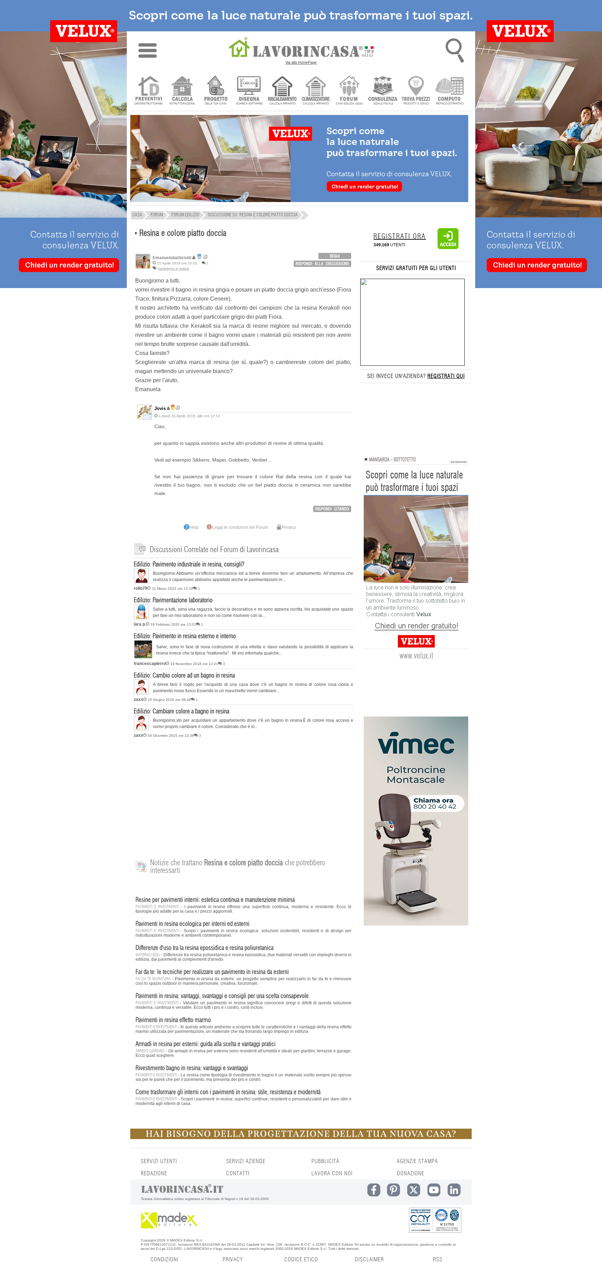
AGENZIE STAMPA (417, 1161)
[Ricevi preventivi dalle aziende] (148, 91)
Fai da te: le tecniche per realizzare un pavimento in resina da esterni (212, 972)
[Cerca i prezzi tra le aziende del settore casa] (416, 91)
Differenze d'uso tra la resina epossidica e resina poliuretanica (204, 948)
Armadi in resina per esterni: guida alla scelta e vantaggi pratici (206, 1044)
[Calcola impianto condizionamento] (316, 91)
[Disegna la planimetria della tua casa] (249, 91)
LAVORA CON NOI (332, 1173)
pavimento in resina (173, 268)
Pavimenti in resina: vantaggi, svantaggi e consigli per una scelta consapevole (222, 996)
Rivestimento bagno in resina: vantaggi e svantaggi (192, 1068)
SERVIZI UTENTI (159, 1161)
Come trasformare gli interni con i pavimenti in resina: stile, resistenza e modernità (228, 1092)
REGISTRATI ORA (399, 236)
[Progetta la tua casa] (301, 1137)
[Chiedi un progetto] (215, 91)
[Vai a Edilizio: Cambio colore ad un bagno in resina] (141, 693)
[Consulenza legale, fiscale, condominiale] (383, 91)
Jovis (160, 408)
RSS (437, 1259)
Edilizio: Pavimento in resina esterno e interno (185, 636)
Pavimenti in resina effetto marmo (173, 1020)
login (334, 256)
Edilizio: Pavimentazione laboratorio (173, 600)
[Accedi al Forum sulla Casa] (349, 91)
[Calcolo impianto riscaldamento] (282, 91)
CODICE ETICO (301, 1259)
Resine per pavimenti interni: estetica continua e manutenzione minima (215, 900)
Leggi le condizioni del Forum (240, 527)
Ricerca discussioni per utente (205, 257)
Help (194, 527)
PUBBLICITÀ (325, 1161)
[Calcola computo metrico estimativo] (449, 91)
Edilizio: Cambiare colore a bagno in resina (181, 712)
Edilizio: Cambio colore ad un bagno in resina (184, 676)
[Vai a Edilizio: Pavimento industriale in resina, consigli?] (141, 582)
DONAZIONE (410, 1173)
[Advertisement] (243, 794)
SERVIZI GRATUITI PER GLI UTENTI (416, 268)
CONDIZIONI (164, 1259)
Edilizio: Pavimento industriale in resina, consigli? (189, 565)
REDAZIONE (154, 1173)
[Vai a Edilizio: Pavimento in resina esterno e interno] (143, 657)
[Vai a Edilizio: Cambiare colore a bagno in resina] (141, 729)
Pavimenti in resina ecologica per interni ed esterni (192, 924)
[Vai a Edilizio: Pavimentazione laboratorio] (141, 618)
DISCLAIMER (369, 1259)
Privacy (289, 527)
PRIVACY (233, 1259)
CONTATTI (237, 1173)
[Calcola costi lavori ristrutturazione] (182, 91)
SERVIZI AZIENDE (245, 1161)
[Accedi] (448, 247)
